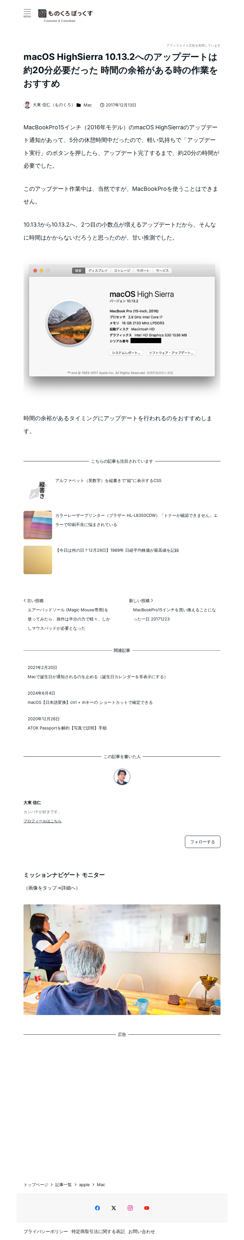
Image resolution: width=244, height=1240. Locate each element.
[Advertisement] (122, 1103)
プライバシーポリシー (46, 1231)
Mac (88, 104)
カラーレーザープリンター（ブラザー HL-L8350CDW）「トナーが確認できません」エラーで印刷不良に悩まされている (136, 520)
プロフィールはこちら (43, 821)
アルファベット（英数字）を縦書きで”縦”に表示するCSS (108, 480)
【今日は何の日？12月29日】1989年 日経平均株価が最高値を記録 (117, 550)
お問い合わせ (141, 1231)
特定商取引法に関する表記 (98, 1231)
